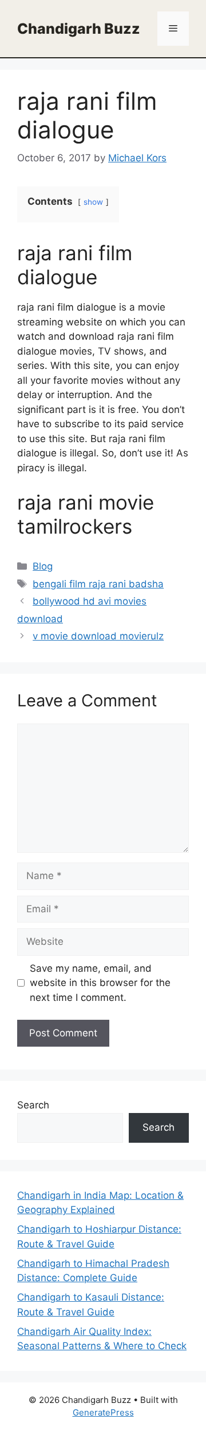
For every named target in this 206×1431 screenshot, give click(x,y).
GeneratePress (103, 1412)
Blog (43, 566)
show (93, 201)
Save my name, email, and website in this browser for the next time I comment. (100, 983)
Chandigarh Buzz (78, 28)
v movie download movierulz (98, 636)
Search (33, 1105)
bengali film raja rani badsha (98, 584)
